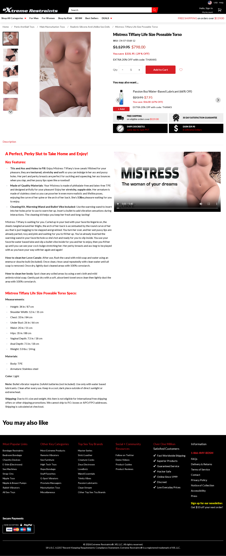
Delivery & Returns (201, 464)
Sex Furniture (47, 459)
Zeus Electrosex (86, 464)
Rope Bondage (48, 469)
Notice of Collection (202, 485)
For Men (34, 18)
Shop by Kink (65, 18)
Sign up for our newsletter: (207, 503)
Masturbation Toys (50, 487)
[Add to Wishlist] (180, 70)
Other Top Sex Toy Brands (92, 492)
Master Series (85, 450)
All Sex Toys (9, 492)
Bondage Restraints (13, 450)
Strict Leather (85, 455)
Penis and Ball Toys (24, 26)
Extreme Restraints (101, 544)
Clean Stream (85, 487)
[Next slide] (10, 111)
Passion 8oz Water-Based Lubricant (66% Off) (162, 91)
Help (221, 2)
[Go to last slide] (10, 37)
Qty (115, 69)
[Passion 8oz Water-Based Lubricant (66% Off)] (121, 97)
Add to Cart (160, 69)
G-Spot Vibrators (49, 478)
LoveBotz (83, 469)
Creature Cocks (86, 459)
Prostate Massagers (50, 483)
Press (194, 495)
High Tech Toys (48, 464)
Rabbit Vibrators (11, 487)
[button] (11, 55)
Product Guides (124, 464)
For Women (48, 18)
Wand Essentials (86, 473)
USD (211, 2)
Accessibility (198, 490)
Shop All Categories (12, 18)
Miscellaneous (47, 492)
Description (9, 141)
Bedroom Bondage (12, 455)
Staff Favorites (48, 473)
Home (6, 26)
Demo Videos (123, 459)
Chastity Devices (11, 459)
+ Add (121, 109)
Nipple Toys (9, 478)
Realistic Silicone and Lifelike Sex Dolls (90, 26)
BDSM (78, 18)
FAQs (194, 458)
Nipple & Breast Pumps (14, 483)
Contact (195, 474)
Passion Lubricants (87, 483)
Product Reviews (124, 469)
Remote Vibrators (49, 455)
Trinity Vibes (84, 478)
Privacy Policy (199, 480)
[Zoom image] (65, 74)
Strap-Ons (8, 473)
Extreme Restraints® (131, 547)
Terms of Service (200, 469)
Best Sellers (91, 18)
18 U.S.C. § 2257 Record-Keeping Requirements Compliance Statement (82, 547)
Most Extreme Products (52, 450)
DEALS (105, 18)
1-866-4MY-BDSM (202, 452)
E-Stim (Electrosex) (12, 464)
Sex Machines (10, 469)
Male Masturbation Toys (52, 26)
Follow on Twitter (125, 455)
